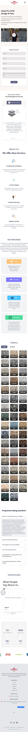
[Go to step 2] (13, 138)
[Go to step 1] (12, 138)
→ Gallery (14, 688)
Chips (4, 347)
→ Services (14, 686)
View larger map (21, 707)
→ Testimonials (14, 690)
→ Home (14, 682)
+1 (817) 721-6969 (15, 696)
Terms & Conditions (17, 729)
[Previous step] (4, 123)
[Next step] (24, 123)
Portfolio (12, 347)
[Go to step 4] (15, 138)
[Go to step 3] (14, 138)
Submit (14, 82)
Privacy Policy (10, 729)
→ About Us (14, 684)
